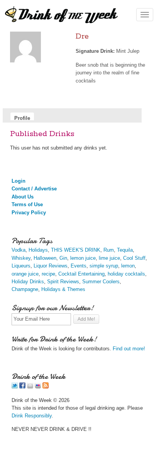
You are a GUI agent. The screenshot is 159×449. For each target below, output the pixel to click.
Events (78, 266)
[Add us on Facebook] (22, 387)
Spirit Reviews (63, 281)
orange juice (25, 274)
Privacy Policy (29, 212)
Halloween (45, 258)
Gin (63, 258)
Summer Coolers (101, 281)
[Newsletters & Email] (30, 387)
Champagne (25, 289)
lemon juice (83, 258)
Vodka (18, 250)
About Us (23, 197)
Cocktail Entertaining (81, 274)
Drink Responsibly (32, 416)
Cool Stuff (134, 258)
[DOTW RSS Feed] (45, 387)
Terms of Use (27, 204)
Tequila (125, 250)
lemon (128, 266)
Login (18, 181)
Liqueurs (21, 266)
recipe (48, 274)
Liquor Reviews (51, 266)
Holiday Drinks (28, 281)
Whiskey (21, 258)
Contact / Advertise (34, 189)
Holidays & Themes (63, 289)
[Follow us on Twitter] (15, 387)
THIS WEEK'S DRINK (75, 250)
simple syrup (104, 266)
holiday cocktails (126, 274)
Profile (22, 117)
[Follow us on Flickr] (38, 387)
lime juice (109, 258)
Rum (108, 250)
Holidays (38, 250)
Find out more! (129, 348)
